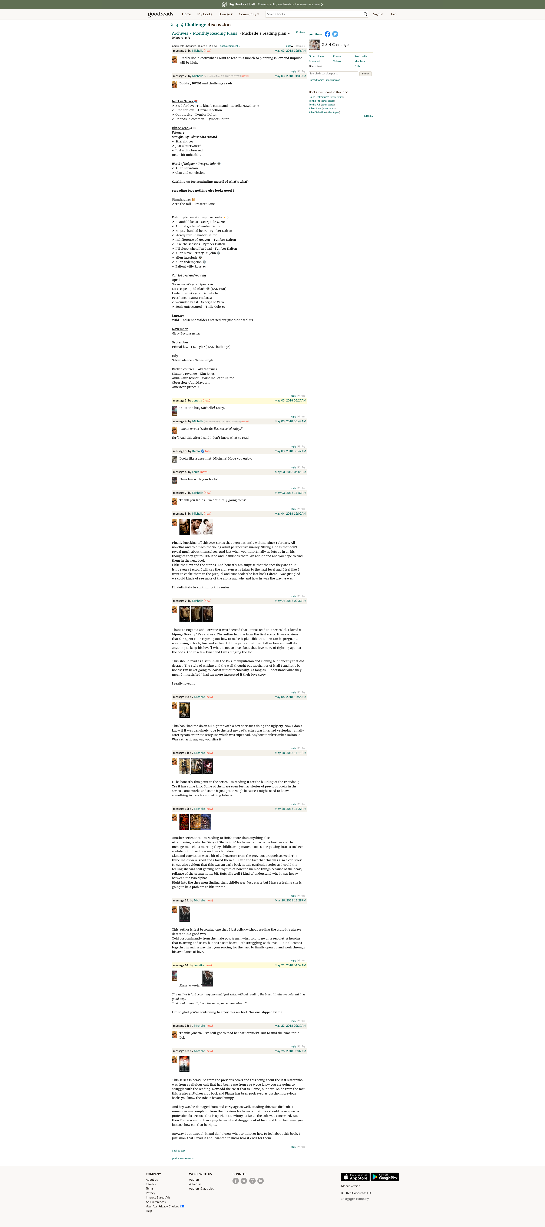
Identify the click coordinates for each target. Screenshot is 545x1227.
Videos (337, 61)
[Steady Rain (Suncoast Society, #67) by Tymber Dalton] (207, 773)
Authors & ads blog (201, 1188)
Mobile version (350, 1186)
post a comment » (230, 46)
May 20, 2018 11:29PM (290, 900)
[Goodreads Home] (161, 14)
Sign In (378, 14)
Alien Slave (315, 108)
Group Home (316, 56)
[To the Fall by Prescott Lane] (184, 920)
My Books (204, 14)
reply (293, 71)
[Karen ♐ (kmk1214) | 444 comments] (175, 460)
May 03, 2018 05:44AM (290, 421)
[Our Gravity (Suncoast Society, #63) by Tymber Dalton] (184, 717)
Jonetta (197, 400)
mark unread (333, 80)
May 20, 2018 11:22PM (290, 808)
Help (149, 1211)
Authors (194, 1179)
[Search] (365, 14)
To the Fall (314, 101)
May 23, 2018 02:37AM (290, 1025)
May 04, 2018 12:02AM (290, 513)
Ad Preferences (156, 1202)
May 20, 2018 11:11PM (290, 753)
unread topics (316, 80)
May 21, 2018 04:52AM (290, 965)
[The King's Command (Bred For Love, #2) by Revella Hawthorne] (196, 621)
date (288, 46)
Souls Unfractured (319, 97)
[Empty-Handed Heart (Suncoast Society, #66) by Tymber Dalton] (196, 773)
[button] (225, 14)
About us (152, 1179)
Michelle (197, 50)
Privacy (150, 1193)
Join (393, 14)
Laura (195, 472)
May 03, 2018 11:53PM (290, 492)
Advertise (195, 1184)
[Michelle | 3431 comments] (175, 60)
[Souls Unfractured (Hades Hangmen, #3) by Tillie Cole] (184, 1071)
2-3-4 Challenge (188, 24)
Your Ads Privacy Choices (163, 1206)
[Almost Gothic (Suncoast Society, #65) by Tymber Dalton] (185, 773)
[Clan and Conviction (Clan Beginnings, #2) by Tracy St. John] (195, 829)
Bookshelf (314, 61)
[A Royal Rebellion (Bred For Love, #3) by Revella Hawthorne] (207, 621)
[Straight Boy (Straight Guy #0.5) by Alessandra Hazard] (185, 534)
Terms (149, 1188)
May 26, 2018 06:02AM (290, 1051)
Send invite (360, 56)
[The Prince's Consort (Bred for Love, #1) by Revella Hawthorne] (185, 621)
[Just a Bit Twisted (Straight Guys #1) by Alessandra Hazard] (196, 534)
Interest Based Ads (158, 1197)
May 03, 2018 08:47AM (290, 451)
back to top (178, 1150)
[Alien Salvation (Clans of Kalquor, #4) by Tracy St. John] (184, 829)
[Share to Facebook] (327, 34)
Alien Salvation (317, 112)
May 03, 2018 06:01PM (290, 472)
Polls (357, 66)
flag (303, 71)
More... (368, 116)
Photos (337, 56)
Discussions (315, 66)
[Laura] (175, 481)
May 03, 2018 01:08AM (290, 76)
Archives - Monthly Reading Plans (204, 33)
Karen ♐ (198, 451)
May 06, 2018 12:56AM (290, 697)
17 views (300, 32)
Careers (151, 1184)
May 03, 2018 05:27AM (290, 400)
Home (186, 14)
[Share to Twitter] (335, 34)
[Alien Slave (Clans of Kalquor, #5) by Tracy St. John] (206, 829)
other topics (337, 97)
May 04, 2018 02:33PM (290, 600)
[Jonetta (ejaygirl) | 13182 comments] (174, 409)
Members (359, 61)
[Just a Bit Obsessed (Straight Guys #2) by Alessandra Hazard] (207, 534)
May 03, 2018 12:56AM (290, 50)
